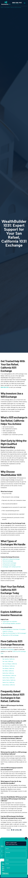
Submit (8, 867)
